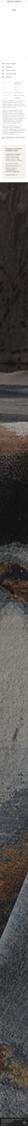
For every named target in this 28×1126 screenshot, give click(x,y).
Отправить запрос (10, 174)
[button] (25, 57)
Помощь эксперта (10, 70)
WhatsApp (8, 171)
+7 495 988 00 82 (9, 170)
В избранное (8, 67)
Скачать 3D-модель (10, 73)
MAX (18, 171)
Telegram (13, 171)
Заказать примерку (10, 63)
